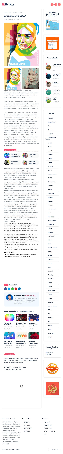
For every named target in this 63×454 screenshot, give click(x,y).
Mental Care (51, 236)
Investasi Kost (51, 209)
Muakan (50, 255)
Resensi (50, 294)
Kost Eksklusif (52, 220)
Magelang (50, 232)
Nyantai (50, 263)
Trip (49, 321)
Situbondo (50, 302)
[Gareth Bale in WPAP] (25, 155)
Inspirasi (50, 201)
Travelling (50, 317)
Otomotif (50, 271)
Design (10, 284)
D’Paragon (50, 166)
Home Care (51, 193)
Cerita (49, 147)
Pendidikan (51, 279)
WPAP (10, 12)
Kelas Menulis (48, 425)
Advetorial (50, 118)
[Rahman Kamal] (8, 4)
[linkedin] (19, 288)
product (50, 282)
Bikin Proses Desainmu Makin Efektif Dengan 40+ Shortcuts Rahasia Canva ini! (15, 155)
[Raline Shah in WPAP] (7, 162)
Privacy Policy (48, 428)
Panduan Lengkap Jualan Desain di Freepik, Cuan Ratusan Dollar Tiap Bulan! (34, 324)
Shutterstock (28, 428)
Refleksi (50, 286)
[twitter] (9, 288)
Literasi (50, 228)
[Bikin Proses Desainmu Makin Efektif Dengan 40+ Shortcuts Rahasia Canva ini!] (7, 155)
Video (49, 329)
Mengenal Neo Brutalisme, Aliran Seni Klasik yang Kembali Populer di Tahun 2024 (21, 324)
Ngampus (50, 259)
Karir (49, 213)
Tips (49, 313)
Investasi (50, 205)
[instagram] (35, 449)
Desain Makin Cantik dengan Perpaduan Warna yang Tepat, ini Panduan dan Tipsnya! (21, 342)
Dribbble (26, 422)
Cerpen (50, 150)
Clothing (50, 154)
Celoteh (50, 143)
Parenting (50, 275)
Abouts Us (47, 422)
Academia (27, 425)
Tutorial (50, 325)
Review (50, 298)
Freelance (50, 185)
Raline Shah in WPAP (14, 162)
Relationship (51, 290)
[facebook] (5, 288)
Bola (49, 126)
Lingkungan (51, 224)
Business (50, 133)
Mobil (49, 244)
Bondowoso (51, 130)
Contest (50, 158)
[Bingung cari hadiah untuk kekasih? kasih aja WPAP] (25, 162)
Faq (45, 434)
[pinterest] (16, 288)
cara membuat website (51, 138)
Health (50, 189)
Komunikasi (51, 216)
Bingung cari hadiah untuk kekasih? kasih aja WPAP (33, 162)
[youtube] (38, 449)
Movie (49, 251)
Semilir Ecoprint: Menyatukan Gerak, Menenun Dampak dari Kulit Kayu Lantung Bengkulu (57, 83)
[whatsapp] (12, 288)
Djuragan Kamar (52, 174)
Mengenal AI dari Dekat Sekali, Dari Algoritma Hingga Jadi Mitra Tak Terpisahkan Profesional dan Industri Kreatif (57, 75)
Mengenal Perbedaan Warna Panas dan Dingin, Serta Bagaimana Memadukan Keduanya (8, 324)
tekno (49, 310)
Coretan (50, 162)
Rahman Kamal (16, 449)
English (50, 178)
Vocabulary (51, 333)
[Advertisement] (24, 270)
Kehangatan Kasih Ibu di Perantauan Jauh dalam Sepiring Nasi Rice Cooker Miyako (57, 65)
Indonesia (50, 197)
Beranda (6, 12)
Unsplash (27, 431)
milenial (50, 240)
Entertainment (51, 182)
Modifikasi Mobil (52, 247)
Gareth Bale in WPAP (32, 155)
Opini (49, 267)
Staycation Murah (52, 306)
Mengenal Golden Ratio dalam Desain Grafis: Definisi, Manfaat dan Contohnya (33, 342)
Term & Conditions (49, 431)
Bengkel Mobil (51, 122)
